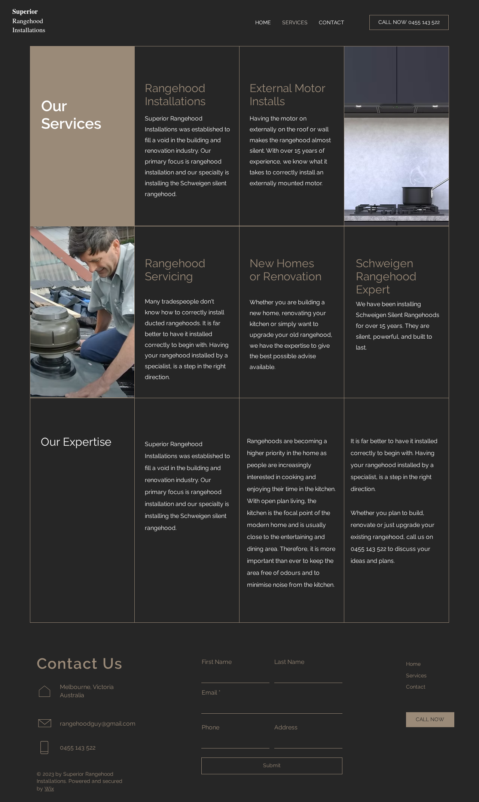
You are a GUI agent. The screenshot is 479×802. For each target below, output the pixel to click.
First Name (217, 662)
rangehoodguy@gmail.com (97, 723)
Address (286, 728)
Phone (210, 728)
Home (413, 664)
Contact (415, 687)
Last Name (289, 662)
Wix (49, 789)
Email (209, 693)
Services (416, 676)
